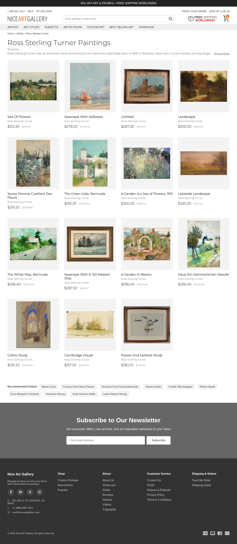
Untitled (127, 117)
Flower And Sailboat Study (141, 355)
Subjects (51, 27)
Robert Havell (207, 386)
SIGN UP (214, 11)
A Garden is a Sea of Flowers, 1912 (147, 194)
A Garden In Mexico (136, 274)
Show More (222, 53)
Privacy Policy (156, 494)
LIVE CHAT (46, 11)
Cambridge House (78, 355)
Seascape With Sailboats (83, 117)
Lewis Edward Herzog (115, 394)
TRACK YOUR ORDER (194, 11)
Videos (107, 504)
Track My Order (201, 480)
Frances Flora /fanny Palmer (78, 386)
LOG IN (225, 11)
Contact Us (154, 480)
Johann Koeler (153, 386)
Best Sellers (65, 485)
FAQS (151, 485)
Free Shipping (204, 18)
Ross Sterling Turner (37, 33)
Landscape (186, 117)
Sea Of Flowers (19, 117)
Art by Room (73, 27)
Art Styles (31, 27)
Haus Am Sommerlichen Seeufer (203, 274)
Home (10, 33)
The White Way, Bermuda (27, 274)
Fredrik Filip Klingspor (181, 386)
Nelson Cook (49, 386)
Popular (62, 490)
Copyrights (109, 509)
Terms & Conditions (159, 499)
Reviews (108, 494)
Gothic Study (17, 355)
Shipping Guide (201, 485)
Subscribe (158, 440)
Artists (12, 27)
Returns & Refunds (159, 490)
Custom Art (95, 27)
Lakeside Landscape (194, 194)
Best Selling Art (121, 27)
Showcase (146, 27)
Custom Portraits (68, 480)
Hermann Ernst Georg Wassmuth (120, 386)
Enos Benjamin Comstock (25, 394)
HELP (30, 11)
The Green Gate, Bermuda (84, 194)
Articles (107, 499)
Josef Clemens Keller (84, 394)
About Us (108, 480)
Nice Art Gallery (33, 19)
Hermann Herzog (55, 394)
